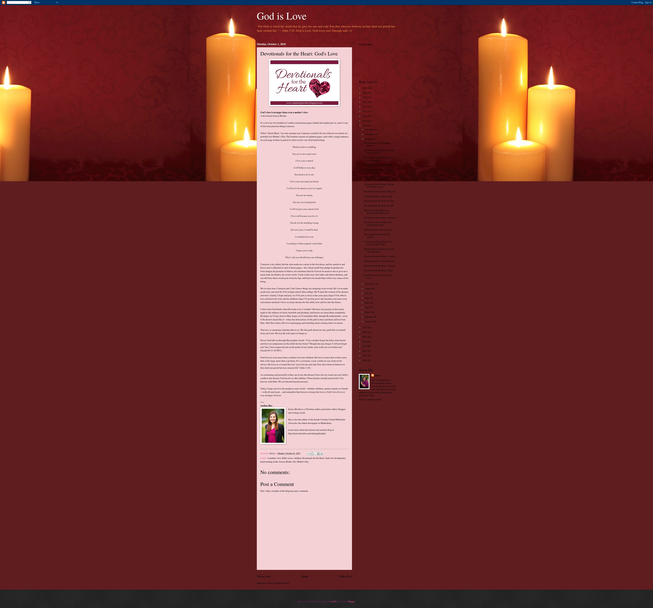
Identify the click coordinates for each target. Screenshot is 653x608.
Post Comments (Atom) (279, 583)
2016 (364, 332)
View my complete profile (370, 399)
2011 (364, 355)
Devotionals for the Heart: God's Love (378, 276)
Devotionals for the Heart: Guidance (380, 265)
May (367, 302)
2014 (364, 341)
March (368, 312)
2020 (364, 116)
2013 (364, 346)
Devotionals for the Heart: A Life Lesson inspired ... (378, 159)
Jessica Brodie (285, 461)
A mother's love (274, 458)
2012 (364, 350)
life (294, 461)
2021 (364, 111)
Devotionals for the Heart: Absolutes (380, 217)
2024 (364, 97)
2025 (364, 92)
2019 (364, 120)
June (367, 297)
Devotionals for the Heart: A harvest (380, 256)
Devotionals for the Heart (313, 458)
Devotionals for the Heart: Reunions (380, 191)
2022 (364, 106)
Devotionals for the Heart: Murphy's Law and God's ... (379, 171)
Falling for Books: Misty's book (377, 229)
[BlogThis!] (312, 453)
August (368, 288)
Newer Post (264, 576)
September (370, 283)
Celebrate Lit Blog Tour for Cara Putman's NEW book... (378, 243)
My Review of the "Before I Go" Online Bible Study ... (378, 223)
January (368, 321)
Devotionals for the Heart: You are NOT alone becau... (379, 185)
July (367, 293)
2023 (364, 102)
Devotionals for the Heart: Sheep (378, 270)
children (297, 458)
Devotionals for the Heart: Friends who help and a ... (379, 250)
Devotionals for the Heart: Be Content (377, 235)
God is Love (282, 15)
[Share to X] (315, 453)
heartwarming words (269, 461)
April (367, 307)
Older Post (345, 576)
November (369, 134)
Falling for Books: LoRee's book (378, 196)
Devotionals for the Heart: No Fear (379, 200)
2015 (364, 336)
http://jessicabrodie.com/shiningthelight (307, 433)
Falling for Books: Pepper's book (378, 164)
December (369, 129)
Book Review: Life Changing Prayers (377, 144)
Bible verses (287, 458)
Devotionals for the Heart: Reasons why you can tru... (379, 151)
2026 (364, 87)
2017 (364, 327)
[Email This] (309, 453)
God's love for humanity (335, 458)
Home (305, 576)
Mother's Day (302, 461)
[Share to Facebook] (318, 453)
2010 (364, 360)
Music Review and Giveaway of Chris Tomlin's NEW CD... (378, 178)
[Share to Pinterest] (321, 453)
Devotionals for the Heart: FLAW (378, 205)
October (368, 138)
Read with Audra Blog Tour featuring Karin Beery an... (377, 211)
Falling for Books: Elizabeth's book (379, 261)
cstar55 (333, 601)
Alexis (377, 375)
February (369, 316)
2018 (364, 125)
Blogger (351, 601)
